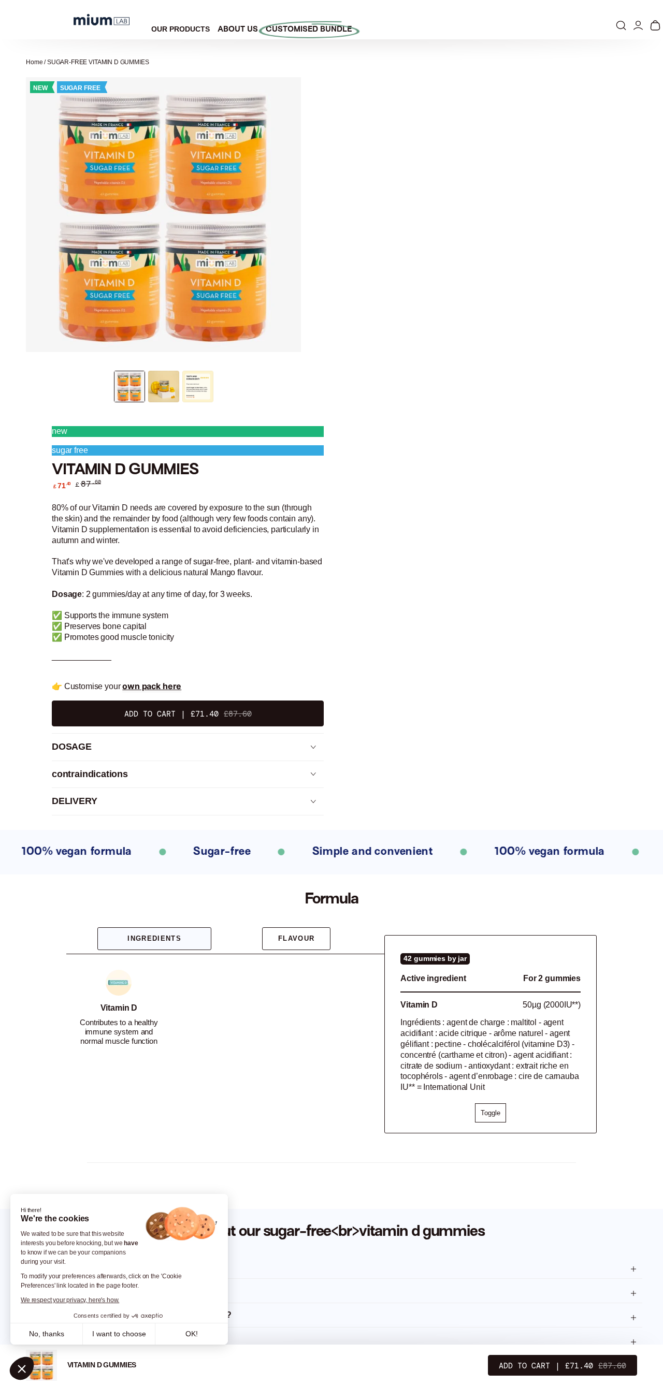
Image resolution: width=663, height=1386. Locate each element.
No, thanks (46, 1334)
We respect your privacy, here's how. (70, 1300)
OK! (191, 1334)
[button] (21, 1368)
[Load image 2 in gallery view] (163, 386)
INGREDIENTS (154, 938)
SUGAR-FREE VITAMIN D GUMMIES (98, 62)
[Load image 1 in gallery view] (129, 386)
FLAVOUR (296, 938)
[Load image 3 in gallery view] (197, 386)
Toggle (490, 1113)
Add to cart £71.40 (188, 714)
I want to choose (119, 1334)
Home (34, 62)
